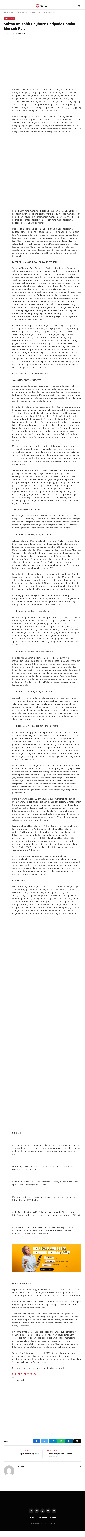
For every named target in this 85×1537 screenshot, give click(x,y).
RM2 (14, 1374)
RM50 (33, 1374)
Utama (32, 1518)
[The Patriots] (42, 6)
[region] (46, 171)
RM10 (26, 1374)
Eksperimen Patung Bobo (29, 1453)
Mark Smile (21, 33)
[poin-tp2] (46, 1271)
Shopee (53, 1518)
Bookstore (42, 1518)
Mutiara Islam (9, 18)
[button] (6, 5)
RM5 (20, 1374)
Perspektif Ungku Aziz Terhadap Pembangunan (59, 1455)
